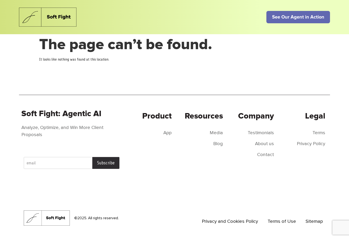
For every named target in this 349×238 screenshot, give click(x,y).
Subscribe (106, 163)
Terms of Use (282, 221)
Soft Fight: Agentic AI (61, 114)
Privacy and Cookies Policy (230, 221)
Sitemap (314, 221)
